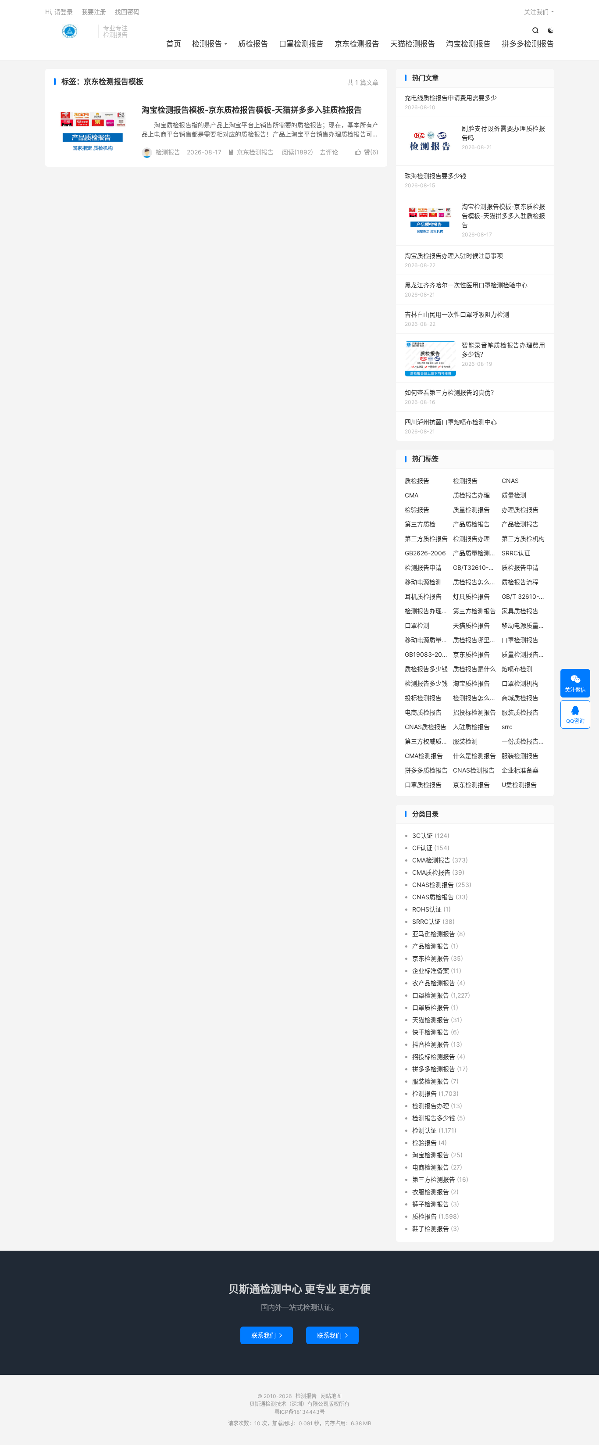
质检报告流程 (520, 582)
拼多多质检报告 (426, 770)
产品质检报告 (471, 524)
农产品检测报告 (433, 983)
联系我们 (266, 1335)
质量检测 (514, 495)
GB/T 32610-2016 (524, 596)
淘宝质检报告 (471, 683)
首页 (173, 43)
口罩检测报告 (301, 43)
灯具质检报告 (471, 596)
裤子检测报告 (430, 1204)
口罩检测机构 (520, 683)
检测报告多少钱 (426, 683)
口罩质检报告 (423, 784)
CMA (411, 495)
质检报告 (253, 43)
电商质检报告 (423, 712)
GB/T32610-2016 (475, 567)
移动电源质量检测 (427, 640)
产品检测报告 (520, 524)
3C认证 (422, 835)
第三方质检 (420, 524)
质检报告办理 (471, 495)
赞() (366, 152)
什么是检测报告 (474, 755)
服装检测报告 (520, 755)
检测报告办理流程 (427, 611)
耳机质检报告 (423, 596)
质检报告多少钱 (426, 668)
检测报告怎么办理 (475, 697)
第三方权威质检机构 (427, 741)
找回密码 (127, 11)
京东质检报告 (471, 654)
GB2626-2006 (425, 553)
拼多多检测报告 (528, 43)
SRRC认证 (516, 553)
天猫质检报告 (471, 625)
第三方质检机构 (523, 538)
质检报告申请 (520, 567)
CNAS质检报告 (425, 726)
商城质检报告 (520, 697)
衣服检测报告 (430, 1191)
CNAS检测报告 (474, 770)
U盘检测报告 (519, 784)
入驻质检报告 (471, 726)
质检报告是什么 (474, 668)
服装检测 (465, 741)
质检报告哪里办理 (475, 640)
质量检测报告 (471, 509)
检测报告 (69, 31)
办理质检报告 (520, 509)
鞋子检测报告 (430, 1228)
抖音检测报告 (430, 1044)
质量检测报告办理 (524, 654)
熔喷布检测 (517, 668)
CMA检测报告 (424, 755)
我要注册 (94, 11)
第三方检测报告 (474, 611)
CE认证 (422, 847)
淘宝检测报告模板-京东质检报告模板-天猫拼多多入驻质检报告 (252, 109)
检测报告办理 (471, 538)
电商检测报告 (430, 1167)
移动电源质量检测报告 (524, 625)
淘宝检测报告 (468, 43)
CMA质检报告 (431, 872)
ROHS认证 (427, 909)
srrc (507, 726)
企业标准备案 (520, 770)
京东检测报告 (357, 43)
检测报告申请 (423, 567)
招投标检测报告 (474, 712)
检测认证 (424, 1130)
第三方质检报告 (426, 538)
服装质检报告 (520, 712)
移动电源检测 (423, 582)
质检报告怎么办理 (475, 582)
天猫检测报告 (412, 43)
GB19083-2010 (427, 654)
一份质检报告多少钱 (524, 741)
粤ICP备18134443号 (300, 1412)
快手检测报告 (430, 1032)
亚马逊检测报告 (433, 933)
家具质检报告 (520, 611)
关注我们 (536, 11)
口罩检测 (417, 625)
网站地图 (331, 1396)
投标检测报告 (423, 697)
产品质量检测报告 (475, 553)
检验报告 (417, 509)
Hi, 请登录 (59, 11)
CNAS (510, 480)
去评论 (329, 152)
